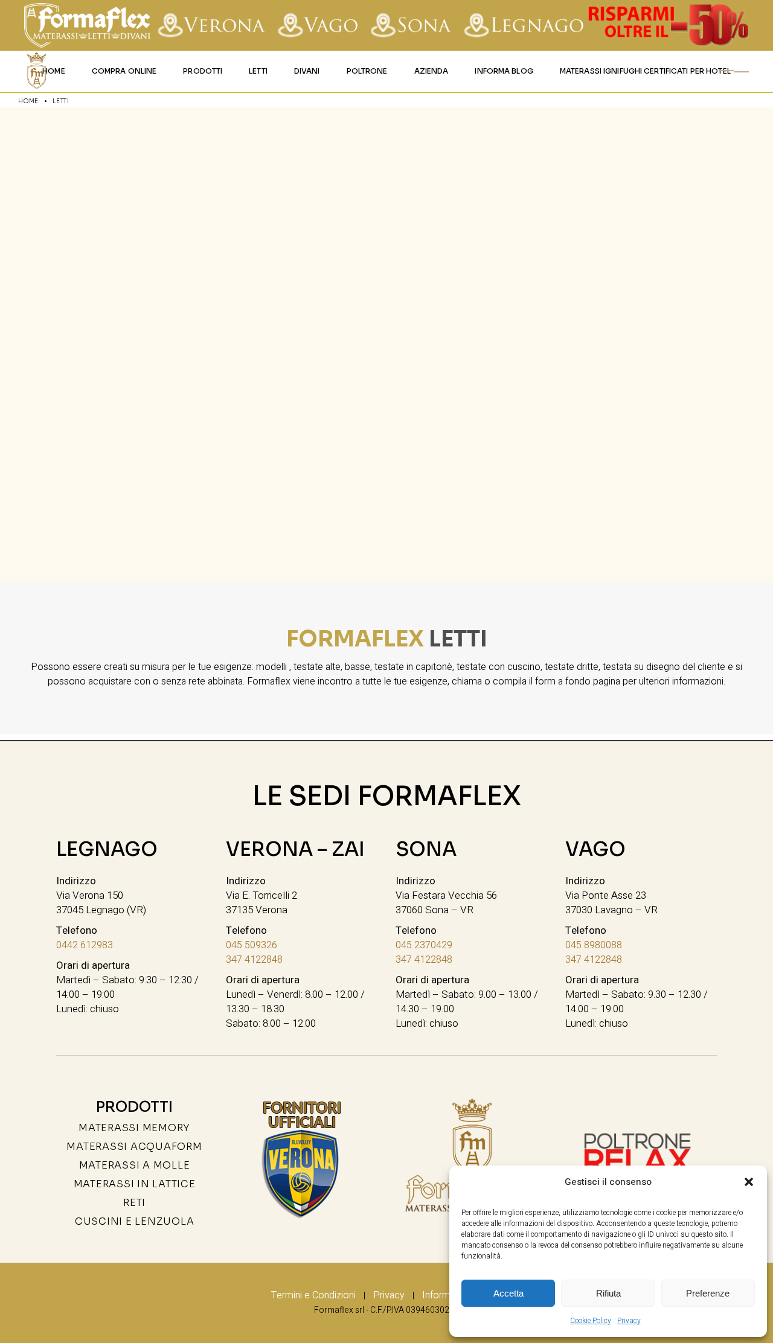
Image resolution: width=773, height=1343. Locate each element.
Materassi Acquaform (134, 1146)
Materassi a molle (134, 1165)
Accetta (508, 1293)
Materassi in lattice (135, 1184)
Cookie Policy (590, 1320)
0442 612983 (84, 945)
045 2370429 (424, 945)
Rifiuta (608, 1293)
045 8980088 (593, 945)
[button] (749, 1182)
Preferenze (708, 1293)
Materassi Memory (134, 1127)
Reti (134, 1202)
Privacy (629, 1320)
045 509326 (251, 945)
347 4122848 (254, 959)
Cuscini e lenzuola (134, 1221)
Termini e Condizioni (313, 1295)
